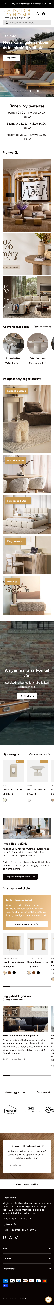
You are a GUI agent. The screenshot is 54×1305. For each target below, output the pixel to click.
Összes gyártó (43, 1092)
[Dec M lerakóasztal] (37, 771)
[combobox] (27, 22)
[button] (43, 14)
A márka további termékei (27, 924)
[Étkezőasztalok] (37, 343)
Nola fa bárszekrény (13, 962)
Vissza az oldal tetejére (27, 1184)
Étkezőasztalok (38, 358)
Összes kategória (42, 326)
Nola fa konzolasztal (37, 962)
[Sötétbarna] (9, 972)
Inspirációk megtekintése (18, 876)
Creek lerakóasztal (12, 789)
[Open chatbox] (48, 1299)
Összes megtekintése (40, 754)
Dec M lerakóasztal (37, 789)
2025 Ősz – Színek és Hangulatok (20, 1035)
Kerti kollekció (27, 696)
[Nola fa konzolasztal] (37, 944)
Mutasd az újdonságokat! (18, 80)
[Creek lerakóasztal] (13, 771)
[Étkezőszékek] (13, 343)
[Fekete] (14, 972)
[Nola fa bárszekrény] (13, 944)
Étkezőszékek (13, 358)
